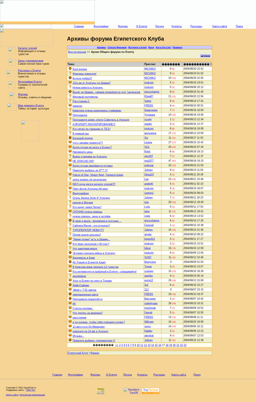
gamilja (148, 275)
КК (74, 303)
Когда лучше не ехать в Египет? (92, 147)
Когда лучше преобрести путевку (93, 165)
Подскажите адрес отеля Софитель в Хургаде (101, 119)
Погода (159, 26)
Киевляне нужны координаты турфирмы (97, 110)
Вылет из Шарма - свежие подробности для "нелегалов (106, 92)
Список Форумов (117, 47)
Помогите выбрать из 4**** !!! (90, 170)
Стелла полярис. (83, 308)
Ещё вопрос (80, 69)
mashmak (150, 307)
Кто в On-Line (163, 47)
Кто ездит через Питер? (87, 207)
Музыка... (78, 335)
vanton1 (149, 192)
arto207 (148, 156)
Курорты (177, 26)
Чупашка (149, 114)
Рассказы (196, 26)
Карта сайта (219, 26)
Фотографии (101, 26)
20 (174, 345)
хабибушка (150, 303)
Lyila (147, 206)
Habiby (148, 330)
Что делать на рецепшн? (88, 312)
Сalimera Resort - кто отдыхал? (91, 225)
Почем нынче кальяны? (87, 234)
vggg (147, 215)
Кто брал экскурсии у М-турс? (91, 243)
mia (146, 202)
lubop (147, 248)
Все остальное (77, 51)
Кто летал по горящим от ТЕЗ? (91, 128)
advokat (149, 335)
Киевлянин (150, 110)
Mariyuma (150, 261)
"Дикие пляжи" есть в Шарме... (91, 239)
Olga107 (149, 174)
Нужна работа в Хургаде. (88, 87)
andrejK (148, 183)
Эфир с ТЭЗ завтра (84, 289)
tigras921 (149, 238)
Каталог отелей (27, 48)
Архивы (101, 47)
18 (167, 345)
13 (149, 345)
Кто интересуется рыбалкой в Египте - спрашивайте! (105, 271)
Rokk (147, 151)
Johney (148, 169)
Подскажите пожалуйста (87, 299)
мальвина (150, 133)
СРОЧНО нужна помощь (87, 211)
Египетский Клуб (78, 352)
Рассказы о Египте (29, 70)
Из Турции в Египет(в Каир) (89, 262)
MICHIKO (150, 68)
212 (146, 289)
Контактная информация (32, 395)
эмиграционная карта (85, 294)
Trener (148, 266)
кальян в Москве (83, 202)
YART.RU (30, 390)
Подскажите (80, 115)
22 (181, 345)
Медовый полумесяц (85, 96)
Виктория (150, 298)
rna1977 (149, 160)
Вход (151, 47)
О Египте (141, 26)
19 (170, 345)
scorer (148, 119)
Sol (146, 284)
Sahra (147, 100)
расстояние (79, 317)
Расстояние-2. (81, 101)
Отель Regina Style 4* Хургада (91, 197)
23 (185, 345)
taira (146, 211)
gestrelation (79, 276)
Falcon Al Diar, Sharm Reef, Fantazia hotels (98, 174)
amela (147, 234)
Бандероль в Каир (84, 257)
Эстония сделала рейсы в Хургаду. (94, 253)
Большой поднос (83, 138)
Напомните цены (83, 151)
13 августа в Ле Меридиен (89, 326)
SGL (147, 146)
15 (156, 345)
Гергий (148, 312)
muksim (149, 82)
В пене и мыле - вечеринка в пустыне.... (97, 220)
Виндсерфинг (81, 193)
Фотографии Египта (30, 81)
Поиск (239, 26)
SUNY (148, 257)
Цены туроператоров (30, 60)
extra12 (148, 280)
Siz (146, 137)
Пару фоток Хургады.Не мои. (90, 188)
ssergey (149, 271)
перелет (77, 105)
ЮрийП (148, 96)
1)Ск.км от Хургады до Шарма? (92, 82)
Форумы (123, 26)
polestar (149, 165)
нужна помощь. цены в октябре (91, 216)
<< (116, 345)
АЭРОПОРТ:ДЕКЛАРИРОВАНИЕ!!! (94, 124)
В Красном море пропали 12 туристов (95, 266)
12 (145, 345)
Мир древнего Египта (31, 105)
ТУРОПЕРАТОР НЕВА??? (88, 230)
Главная (79, 26)
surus (147, 326)
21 (177, 345)
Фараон (94, 352)
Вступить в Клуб (137, 47)
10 (138, 345)
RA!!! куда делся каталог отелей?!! (94, 184)
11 (141, 345)
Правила (177, 47)
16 (159, 345)
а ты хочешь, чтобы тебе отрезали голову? (99, 322)
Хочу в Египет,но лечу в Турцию (92, 280)
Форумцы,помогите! (84, 73)
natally (148, 123)
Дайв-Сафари (81, 285)
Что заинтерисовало (85, 248)
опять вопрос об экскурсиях (90, 179)
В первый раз (81, 133)
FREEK (148, 105)
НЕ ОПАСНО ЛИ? (83, 161)
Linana (148, 142)
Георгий (149, 225)
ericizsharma (151, 91)
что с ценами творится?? (88, 142)
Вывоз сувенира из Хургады (90, 156)
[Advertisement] (175, 12)
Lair (146, 179)
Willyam (149, 321)
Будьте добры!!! (82, 78)
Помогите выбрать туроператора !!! (94, 340)
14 (152, 345)
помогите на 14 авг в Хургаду (90, 331)
